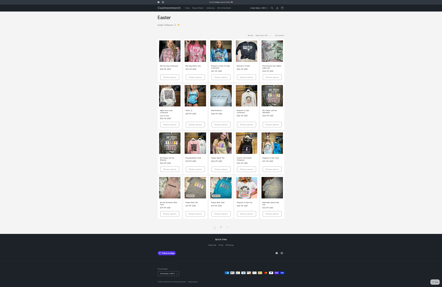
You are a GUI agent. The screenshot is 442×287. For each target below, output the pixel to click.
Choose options (169, 77)
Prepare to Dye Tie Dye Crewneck (220, 67)
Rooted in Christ (243, 66)
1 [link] (214, 227)
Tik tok (220, 245)
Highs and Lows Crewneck (166, 112)
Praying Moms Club (193, 158)
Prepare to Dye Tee (244, 203)
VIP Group (230, 245)
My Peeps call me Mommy (167, 159)
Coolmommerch (168, 282)
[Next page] (227, 227)
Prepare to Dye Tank (270, 158)
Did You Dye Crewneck (169, 66)
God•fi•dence (216, 111)
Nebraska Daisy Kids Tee (270, 204)
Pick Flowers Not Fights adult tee (271, 67)
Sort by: (250, 35)
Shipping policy (193, 282)
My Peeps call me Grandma (269, 112)
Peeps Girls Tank (218, 203)
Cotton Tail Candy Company (244, 159)
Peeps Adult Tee (217, 158)
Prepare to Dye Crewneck (243, 112)
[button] (272, 7)
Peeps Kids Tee (192, 203)
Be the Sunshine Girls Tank (168, 204)
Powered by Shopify (180, 282)
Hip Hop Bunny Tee (193, 66)
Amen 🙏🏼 (189, 111)
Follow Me (212, 245)
